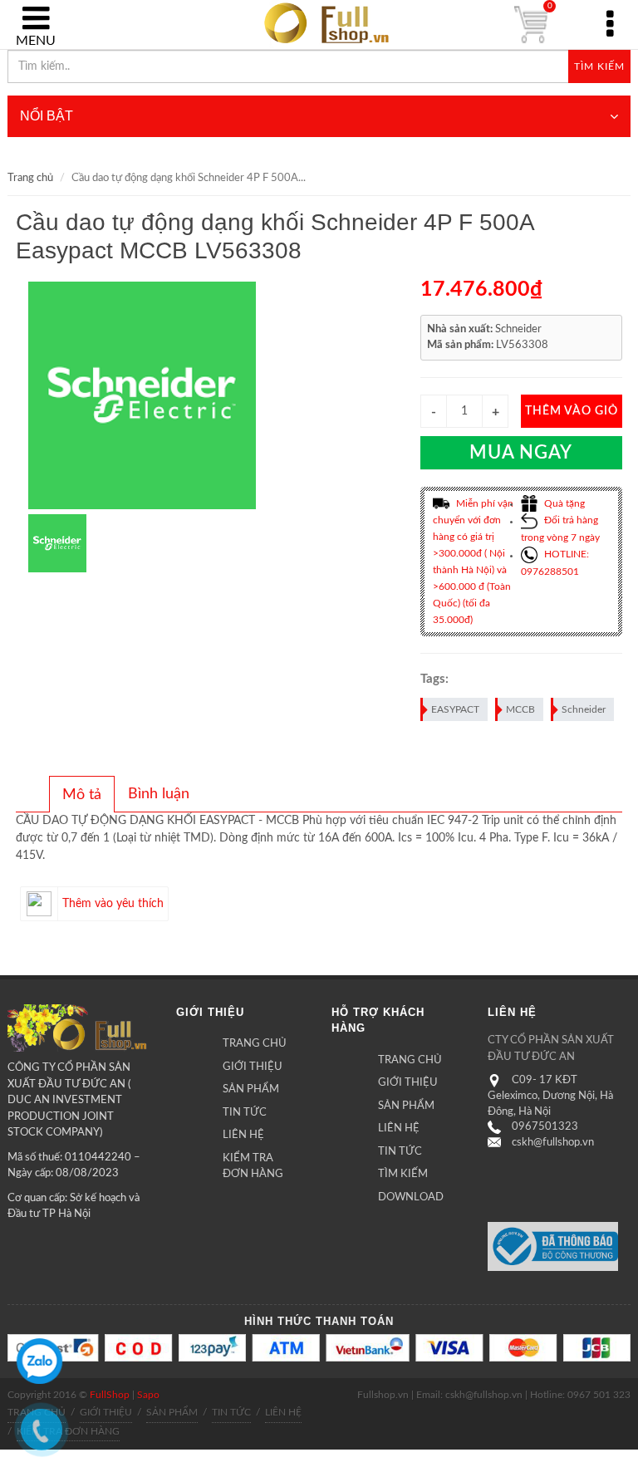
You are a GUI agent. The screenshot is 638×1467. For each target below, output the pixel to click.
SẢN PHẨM (251, 1089)
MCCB (520, 709)
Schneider (584, 709)
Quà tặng (563, 503)
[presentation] (82, 795)
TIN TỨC (245, 1112)
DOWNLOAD (411, 1197)
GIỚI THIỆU (252, 1067)
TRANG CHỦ (255, 1043)
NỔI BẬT (46, 116)
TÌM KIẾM (403, 1174)
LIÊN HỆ (243, 1135)
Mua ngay (520, 453)
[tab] (82, 794)
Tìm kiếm (599, 66)
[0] (530, 25)
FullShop (110, 1395)
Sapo (148, 1395)
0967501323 (545, 1126)
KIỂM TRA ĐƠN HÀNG (253, 1166)
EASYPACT (455, 709)
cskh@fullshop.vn (553, 1142)
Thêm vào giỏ (571, 411)
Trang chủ (30, 178)
